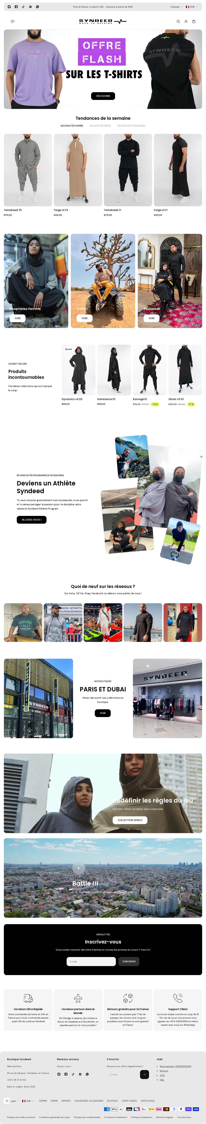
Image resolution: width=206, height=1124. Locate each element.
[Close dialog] (19, 516)
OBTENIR (127, 589)
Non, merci (127, 599)
